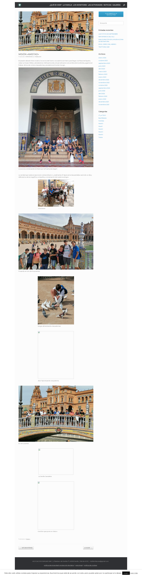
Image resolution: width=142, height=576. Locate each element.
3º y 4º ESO (102, 115)
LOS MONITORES (80, 5)
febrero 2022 (103, 96)
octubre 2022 (103, 85)
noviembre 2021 (104, 104)
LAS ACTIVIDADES (95, 5)
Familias (101, 121)
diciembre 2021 (104, 102)
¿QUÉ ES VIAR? (56, 5)
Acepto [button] (126, 573)
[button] (124, 5)
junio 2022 (102, 91)
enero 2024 (102, 58)
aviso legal (79, 565)
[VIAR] (19, 5)
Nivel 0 (101, 123)
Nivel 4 (28, 539)
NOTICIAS (107, 5)
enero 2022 (102, 99)
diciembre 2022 (104, 80)
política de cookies (90, 565)
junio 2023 (102, 66)
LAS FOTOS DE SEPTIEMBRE (108, 34)
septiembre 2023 (104, 63)
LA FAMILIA (67, 5)
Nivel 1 (101, 126)
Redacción (38, 56)
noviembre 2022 (104, 82)
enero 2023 (102, 77)
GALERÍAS (116, 5)
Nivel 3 (101, 132)
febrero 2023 (103, 74)
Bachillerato (103, 118)
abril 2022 (102, 93)
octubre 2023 (103, 60)
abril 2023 (102, 69)
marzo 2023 (102, 71)
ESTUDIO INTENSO (26, 547)
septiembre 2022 (104, 88)
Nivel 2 (101, 129)
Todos (101, 137)
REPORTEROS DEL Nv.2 (106, 36)
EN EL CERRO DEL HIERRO (107, 44)
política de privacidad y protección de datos (59, 565)
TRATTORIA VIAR (104, 47)
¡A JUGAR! (88, 547)
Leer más (134, 573)
